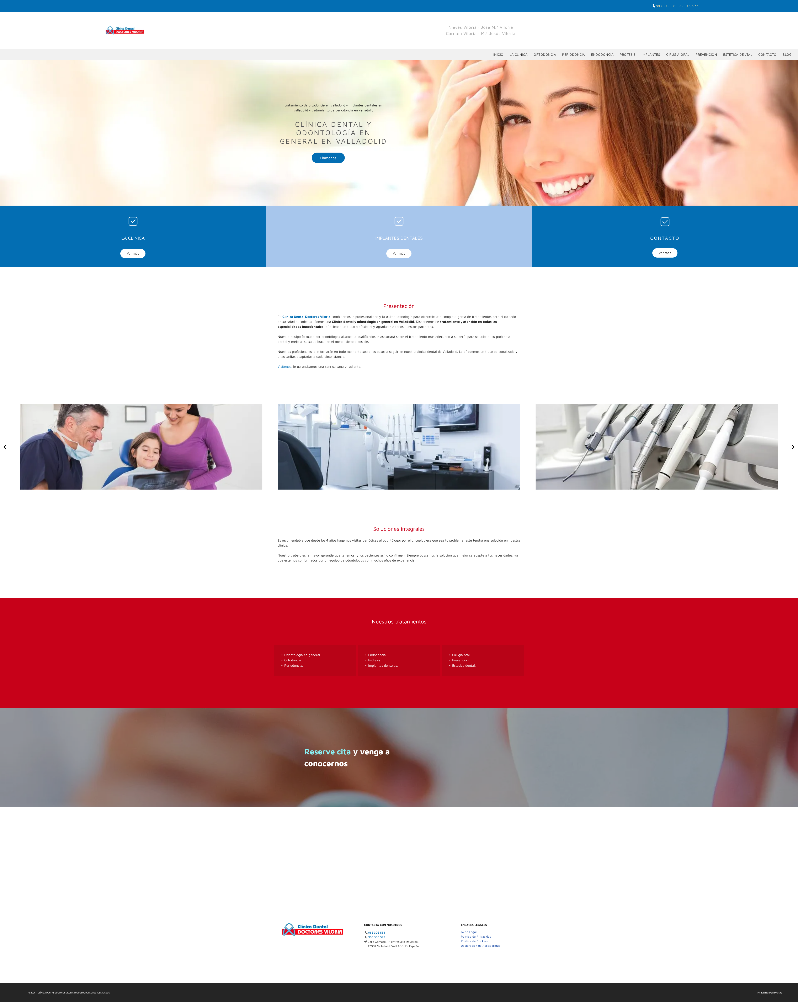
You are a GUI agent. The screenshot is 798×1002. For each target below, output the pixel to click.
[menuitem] (498, 54)
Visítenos (284, 366)
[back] (5, 446)
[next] (793, 446)
